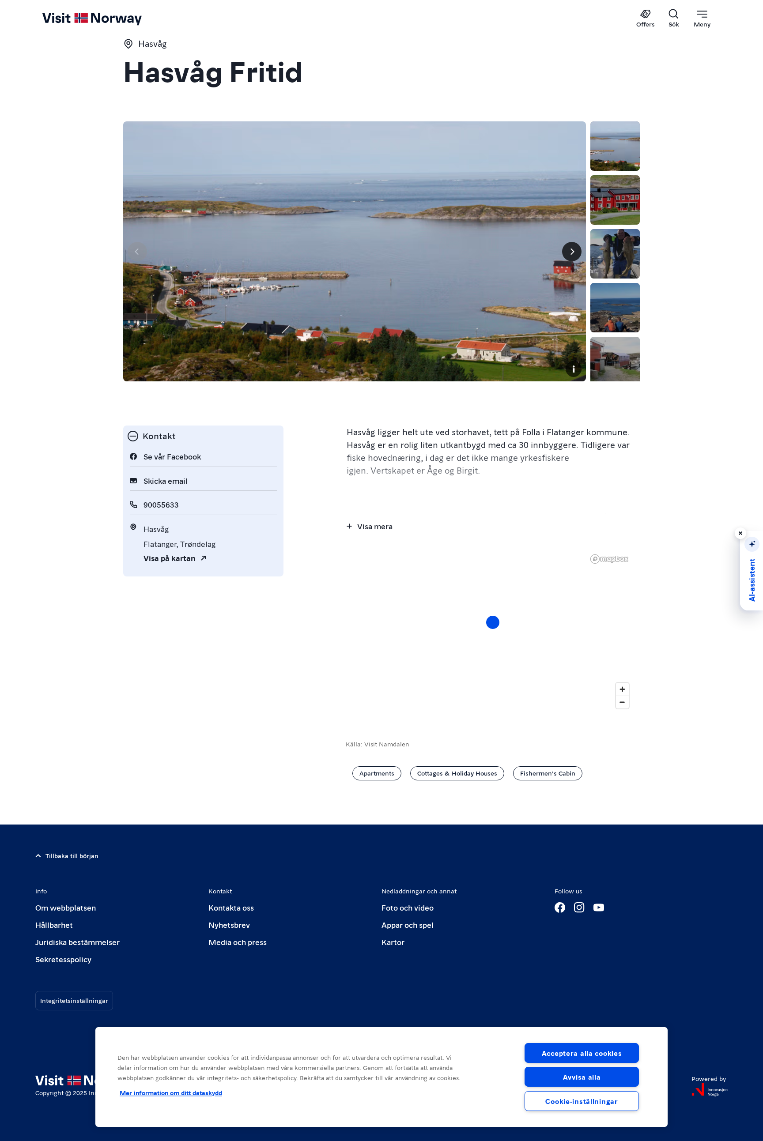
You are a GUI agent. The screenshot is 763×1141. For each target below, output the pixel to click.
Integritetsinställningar (74, 1000)
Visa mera (375, 526)
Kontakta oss (231, 907)
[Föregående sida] (137, 251)
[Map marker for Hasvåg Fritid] (492, 622)
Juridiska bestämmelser (77, 942)
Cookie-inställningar (581, 1101)
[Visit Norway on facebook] (560, 907)
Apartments (376, 773)
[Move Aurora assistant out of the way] (740, 533)
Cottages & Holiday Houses (457, 773)
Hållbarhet (54, 924)
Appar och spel (408, 924)
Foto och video (408, 907)
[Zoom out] (622, 702)
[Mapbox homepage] (609, 559)
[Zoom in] (622, 689)
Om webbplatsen (65, 907)
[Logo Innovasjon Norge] (709, 1089)
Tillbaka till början (71, 855)
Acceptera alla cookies (582, 1053)
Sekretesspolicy (63, 959)
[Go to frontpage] (106, 18)
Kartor (393, 942)
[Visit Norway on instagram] (579, 907)
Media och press (237, 942)
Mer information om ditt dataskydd (171, 1092)
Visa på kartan (170, 558)
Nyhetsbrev (229, 924)
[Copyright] (574, 369)
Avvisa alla (582, 1076)
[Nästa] (572, 251)
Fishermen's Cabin (547, 773)
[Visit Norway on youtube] (598, 907)
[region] (381, 1077)
